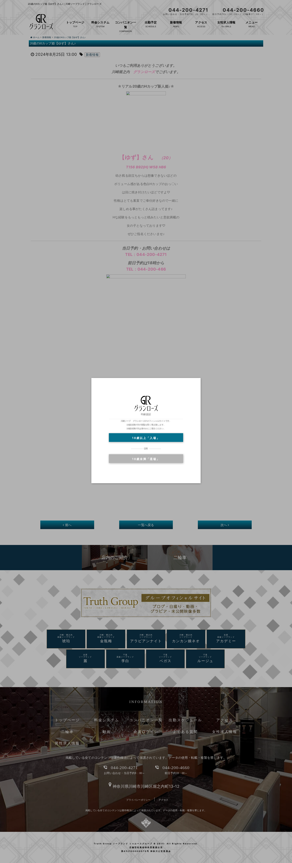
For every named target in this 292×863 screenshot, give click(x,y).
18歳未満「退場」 (146, 459)
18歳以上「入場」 (146, 438)
